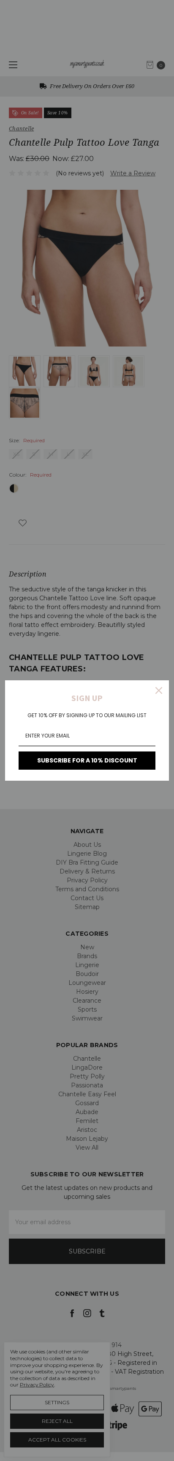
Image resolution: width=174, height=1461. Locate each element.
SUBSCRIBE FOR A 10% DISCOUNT (87, 760)
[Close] (159, 690)
